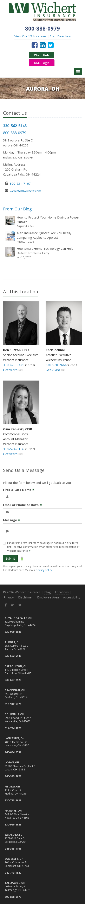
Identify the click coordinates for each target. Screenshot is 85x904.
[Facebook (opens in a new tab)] (35, 45)
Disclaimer (25, 597)
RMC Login (41, 63)
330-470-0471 (13, 365)
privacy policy (44, 570)
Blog (47, 592)
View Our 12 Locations (30, 36)
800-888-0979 (14, 132)
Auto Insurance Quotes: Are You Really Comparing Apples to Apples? (44, 237)
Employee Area (48, 597)
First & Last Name (19, 490)
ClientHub (41, 55)
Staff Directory (60, 36)
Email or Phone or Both (22, 505)
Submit (10, 558)
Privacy (9, 597)
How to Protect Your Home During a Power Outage (48, 221)
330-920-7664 (56, 365)
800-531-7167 (20, 183)
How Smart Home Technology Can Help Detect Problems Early (45, 252)
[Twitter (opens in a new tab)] (51, 45)
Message (11, 520)
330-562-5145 (15, 125)
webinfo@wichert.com (25, 191)
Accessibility (71, 597)
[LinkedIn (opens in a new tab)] (43, 45)
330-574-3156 (13, 449)
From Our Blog (17, 209)
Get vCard (10, 370)
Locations (62, 592)
